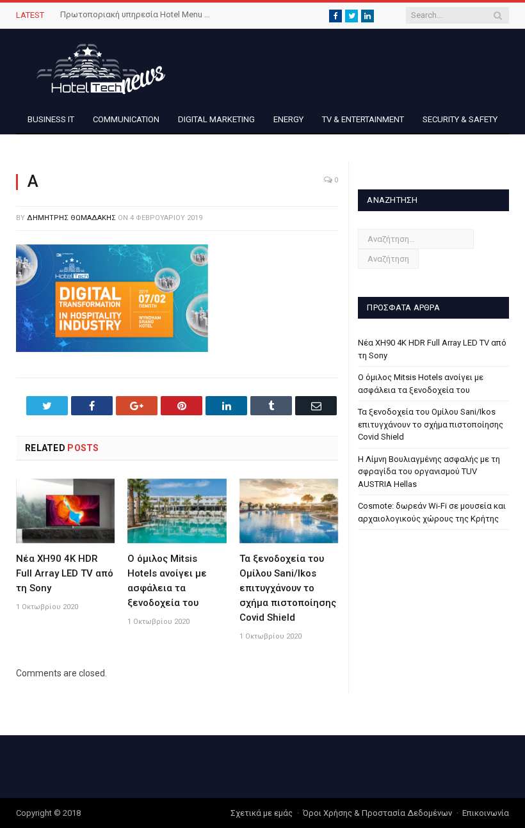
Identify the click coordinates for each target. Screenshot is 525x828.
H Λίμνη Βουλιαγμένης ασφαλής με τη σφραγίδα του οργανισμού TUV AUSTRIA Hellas (429, 471)
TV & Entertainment (363, 119)
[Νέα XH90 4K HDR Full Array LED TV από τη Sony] (65, 511)
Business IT (51, 119)
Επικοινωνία (485, 813)
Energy (288, 119)
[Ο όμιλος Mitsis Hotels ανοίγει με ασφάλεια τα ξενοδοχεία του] (176, 511)
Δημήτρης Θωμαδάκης (71, 218)
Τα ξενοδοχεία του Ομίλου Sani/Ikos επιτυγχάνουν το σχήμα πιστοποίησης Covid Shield (287, 588)
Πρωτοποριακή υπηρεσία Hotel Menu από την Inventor (137, 14)
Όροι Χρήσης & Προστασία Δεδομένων (377, 813)
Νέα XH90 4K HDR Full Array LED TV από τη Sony (64, 573)
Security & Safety (460, 119)
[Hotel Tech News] (96, 67)
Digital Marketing (216, 119)
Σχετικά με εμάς (261, 813)
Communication (126, 119)
